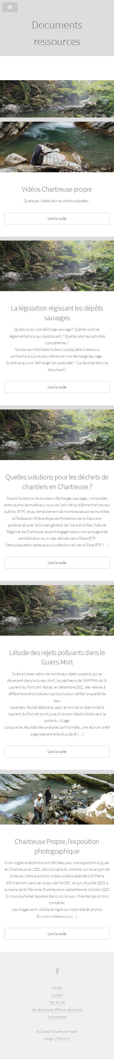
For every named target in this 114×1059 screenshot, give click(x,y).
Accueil (57, 987)
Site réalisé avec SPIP (46, 1009)
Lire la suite (57, 218)
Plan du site (57, 1002)
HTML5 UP (62, 1038)
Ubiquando (74, 1009)
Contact (56, 995)
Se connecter (57, 1016)
